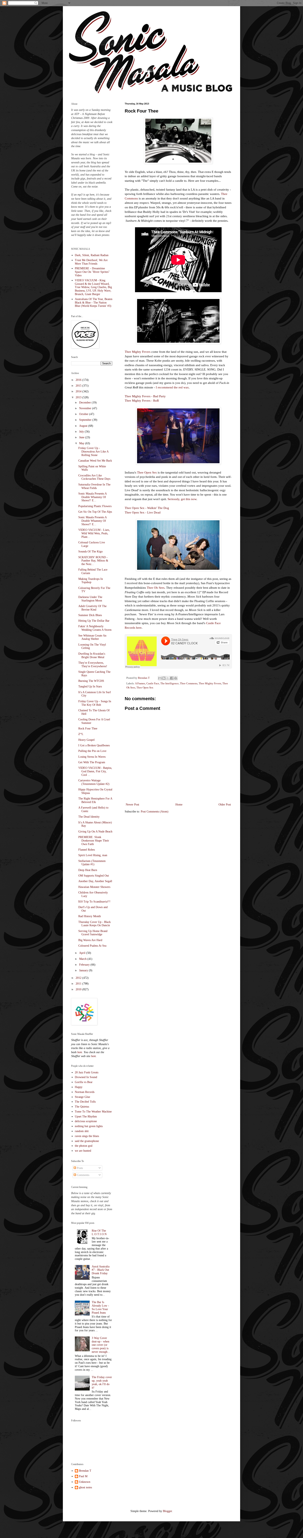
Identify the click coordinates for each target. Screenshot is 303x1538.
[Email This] (160, 678)
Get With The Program (91, 762)
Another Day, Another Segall (95, 881)
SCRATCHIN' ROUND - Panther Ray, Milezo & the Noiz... (93, 561)
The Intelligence (169, 683)
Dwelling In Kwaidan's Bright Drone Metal (91, 655)
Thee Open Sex (147, 472)
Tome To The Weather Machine (93, 1111)
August (83, 425)
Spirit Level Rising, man (92, 855)
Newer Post (132, 804)
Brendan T (85, 1470)
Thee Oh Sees (155, 587)
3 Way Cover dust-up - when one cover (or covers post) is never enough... (101, 1344)
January (84, 970)
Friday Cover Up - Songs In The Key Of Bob (94, 703)
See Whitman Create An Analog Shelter (92, 637)
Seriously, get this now (182, 499)
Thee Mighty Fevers (137, 351)
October (84, 414)
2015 (79, 385)
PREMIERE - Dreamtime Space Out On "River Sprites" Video (92, 272)
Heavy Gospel (86, 739)
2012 (79, 977)
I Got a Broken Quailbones (94, 745)
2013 (79, 397)
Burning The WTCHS (91, 680)
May (82, 443)
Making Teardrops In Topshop (90, 580)
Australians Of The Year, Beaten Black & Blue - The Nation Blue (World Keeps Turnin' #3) (93, 303)
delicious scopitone (86, 1121)
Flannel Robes (86, 849)
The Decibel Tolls (85, 1101)
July (82, 431)
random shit (82, 1131)
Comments (82, 1175)
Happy (78, 1087)
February (84, 964)
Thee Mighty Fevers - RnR (142, 400)
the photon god (83, 1145)
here (79, 1052)
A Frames (140, 683)
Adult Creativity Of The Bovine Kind (92, 608)
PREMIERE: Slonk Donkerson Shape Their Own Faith (93, 841)
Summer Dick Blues (90, 615)
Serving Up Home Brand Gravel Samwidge (92, 933)
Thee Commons (188, 683)
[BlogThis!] (164, 678)
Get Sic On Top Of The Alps (95, 511)
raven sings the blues (87, 1136)
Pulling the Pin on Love (92, 751)
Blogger (167, 1511)
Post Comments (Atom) (154, 811)
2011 (79, 983)
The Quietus (82, 1106)
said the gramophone (87, 1141)
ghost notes (85, 1487)
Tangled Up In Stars (90, 686)
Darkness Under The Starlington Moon (90, 599)
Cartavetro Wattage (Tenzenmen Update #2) (93, 782)
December (85, 402)
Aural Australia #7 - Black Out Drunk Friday (100, 1270)
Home (178, 804)
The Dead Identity (89, 816)
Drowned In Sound (86, 1077)
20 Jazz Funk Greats (86, 1072)
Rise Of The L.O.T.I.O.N (99, 1232)
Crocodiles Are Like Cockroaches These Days (94, 477)
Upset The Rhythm (86, 1116)
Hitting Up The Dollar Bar (93, 620)
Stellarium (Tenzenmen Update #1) (92, 862)
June (82, 437)
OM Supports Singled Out (93, 875)
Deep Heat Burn (87, 870)
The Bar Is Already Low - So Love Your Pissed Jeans (100, 1307)
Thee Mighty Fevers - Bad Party (145, 396)
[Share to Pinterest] (176, 678)
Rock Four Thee (87, 728)
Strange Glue (82, 1096)
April (82, 952)
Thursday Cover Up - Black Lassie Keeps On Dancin (94, 923)
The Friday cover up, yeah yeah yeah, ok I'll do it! (102, 1382)
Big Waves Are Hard (90, 940)
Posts (79, 1168)
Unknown (84, 1481)
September (85, 419)
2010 (79, 989)
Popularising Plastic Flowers (95, 506)
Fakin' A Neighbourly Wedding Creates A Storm (95, 628)
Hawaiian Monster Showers (94, 887)
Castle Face (152, 683)
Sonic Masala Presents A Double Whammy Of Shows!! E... (92, 497)
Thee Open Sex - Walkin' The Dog (147, 508)
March (83, 958)
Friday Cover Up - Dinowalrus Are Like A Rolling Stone (93, 452)
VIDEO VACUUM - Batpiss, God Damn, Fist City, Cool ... (95, 771)
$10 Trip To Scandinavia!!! (94, 901)
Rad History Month (89, 916)
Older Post (224, 804)
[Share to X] (168, 678)
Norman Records (84, 1092)
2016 (79, 379)
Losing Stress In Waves (92, 756)
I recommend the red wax (172, 387)
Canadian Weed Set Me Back (95, 460)
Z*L (80, 734)
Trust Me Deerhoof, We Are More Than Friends (91, 262)
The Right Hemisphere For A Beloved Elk (95, 800)
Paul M (83, 1476)
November (85, 408)
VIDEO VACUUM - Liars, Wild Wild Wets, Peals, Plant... (94, 533)
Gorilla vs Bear (84, 1082)
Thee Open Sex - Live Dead (143, 512)
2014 (79, 391)
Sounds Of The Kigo (90, 551)
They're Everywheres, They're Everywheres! (92, 664)
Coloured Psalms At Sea (92, 945)
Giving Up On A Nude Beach (95, 831)
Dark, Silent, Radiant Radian (91, 255)
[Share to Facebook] (172, 678)
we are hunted (83, 1150)
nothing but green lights (89, 1126)
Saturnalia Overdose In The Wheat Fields (94, 486)
